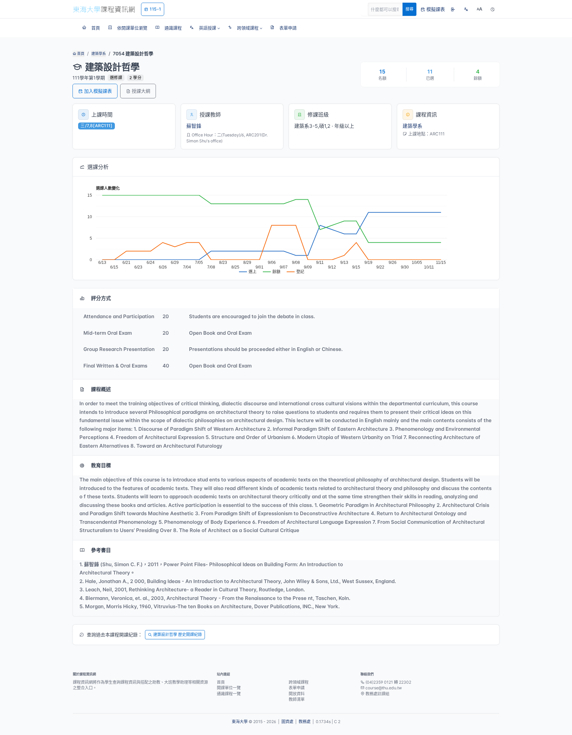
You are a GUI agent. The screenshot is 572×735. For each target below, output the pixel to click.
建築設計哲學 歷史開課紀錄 (177, 634)
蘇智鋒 (193, 126)
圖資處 (287, 721)
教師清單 (297, 699)
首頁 (80, 53)
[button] (205, 27)
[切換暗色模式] (492, 9)
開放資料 (297, 693)
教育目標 (101, 465)
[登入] (452, 9)
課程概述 (101, 389)
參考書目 (101, 550)
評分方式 (101, 298)
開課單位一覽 (229, 687)
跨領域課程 (299, 682)
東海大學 (240, 721)
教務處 (304, 721)
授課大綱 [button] (141, 91)
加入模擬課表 (98, 91)
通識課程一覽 (229, 693)
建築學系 (98, 53)
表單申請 (297, 687)
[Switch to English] (466, 9)
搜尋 (409, 9)
